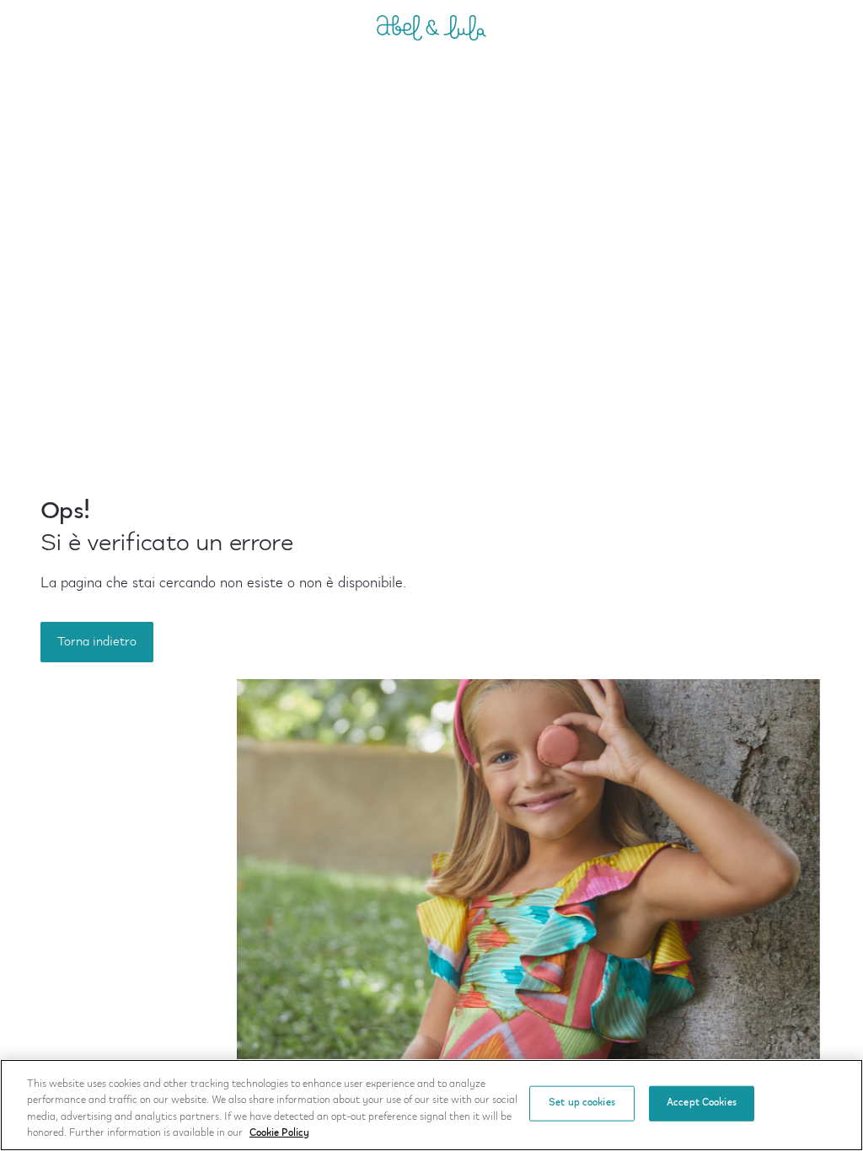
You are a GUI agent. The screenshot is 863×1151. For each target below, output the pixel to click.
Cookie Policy (279, 1133)
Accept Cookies (702, 1103)
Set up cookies (582, 1103)
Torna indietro (97, 642)
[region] (431, 1105)
